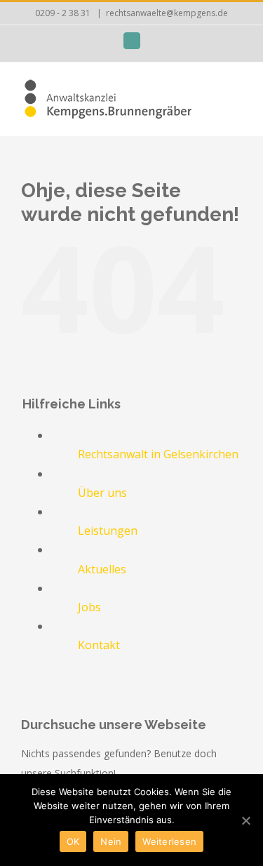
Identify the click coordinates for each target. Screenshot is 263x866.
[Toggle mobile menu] (236, 93)
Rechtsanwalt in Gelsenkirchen (158, 454)
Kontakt (99, 645)
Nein (110, 841)
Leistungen (107, 530)
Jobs (89, 607)
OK (73, 841)
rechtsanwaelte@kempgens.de (167, 13)
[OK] (245, 820)
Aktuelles (102, 569)
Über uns (102, 492)
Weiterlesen (169, 841)
